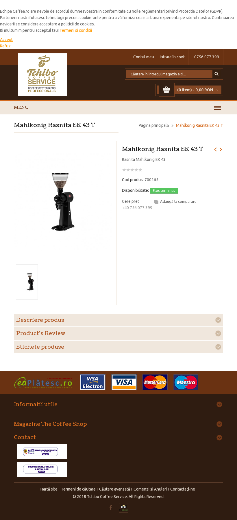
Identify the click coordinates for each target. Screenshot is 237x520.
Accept (6, 39)
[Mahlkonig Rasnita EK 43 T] (63, 148)
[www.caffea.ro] (43, 74)
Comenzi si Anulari (150, 489)
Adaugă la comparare (178, 201)
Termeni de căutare (78, 489)
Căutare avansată (114, 489)
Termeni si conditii (76, 30)
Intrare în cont (172, 57)
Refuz (5, 46)
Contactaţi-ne (182, 489)
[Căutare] (216, 74)
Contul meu (143, 57)
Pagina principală (154, 125)
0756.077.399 (206, 57)
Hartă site (49, 489)
